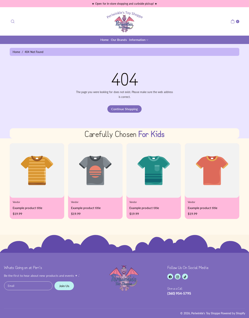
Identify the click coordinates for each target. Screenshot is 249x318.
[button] (13, 21)
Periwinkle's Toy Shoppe (205, 313)
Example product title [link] (15, 208)
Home (16, 52)
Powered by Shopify (233, 313)
